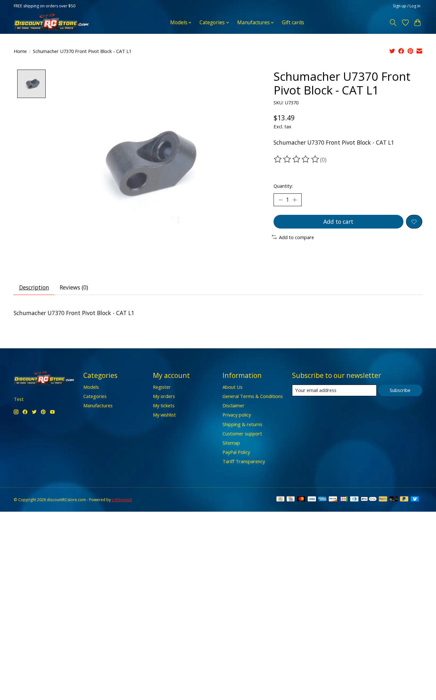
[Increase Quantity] (294, 199)
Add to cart (338, 221)
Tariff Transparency (243, 461)
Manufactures (98, 405)
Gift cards (293, 22)
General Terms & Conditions (252, 396)
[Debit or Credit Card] (393, 499)
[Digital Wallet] (369, 499)
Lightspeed (122, 499)
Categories (95, 396)
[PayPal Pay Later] (404, 499)
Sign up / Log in (406, 6)
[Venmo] (415, 499)
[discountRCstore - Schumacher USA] (51, 22)
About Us (232, 387)
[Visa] (312, 499)
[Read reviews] (297, 159)
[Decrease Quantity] (280, 199)
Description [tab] (34, 287)
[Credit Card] (291, 499)
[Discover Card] (333, 499)
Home (20, 51)
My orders (164, 396)
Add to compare (296, 237)
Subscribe (400, 390)
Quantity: (283, 186)
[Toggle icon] (393, 22)
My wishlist (164, 414)
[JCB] (343, 499)
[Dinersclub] (354, 499)
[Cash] (280, 499)
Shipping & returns (242, 424)
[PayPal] (383, 499)
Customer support (242, 433)
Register (162, 387)
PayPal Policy (236, 452)
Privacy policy (236, 414)
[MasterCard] (301, 499)
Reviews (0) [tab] (74, 287)
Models (91, 387)
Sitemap (231, 443)
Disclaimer (233, 405)
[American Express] (322, 499)
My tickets (164, 405)
